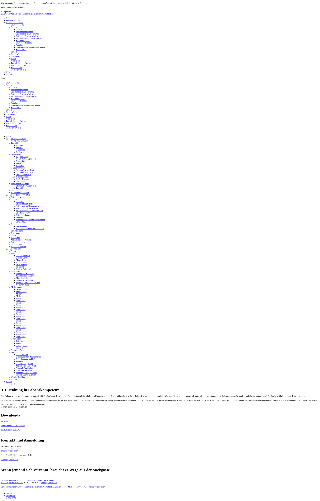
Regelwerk (20, 45)
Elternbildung (21, 226)
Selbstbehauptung (23, 41)
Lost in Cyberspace (23, 175)
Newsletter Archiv (18, 350)
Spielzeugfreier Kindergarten (27, 34)
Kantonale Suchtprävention (27, 370)
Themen (19, 147)
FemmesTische (17, 54)
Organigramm (21, 345)
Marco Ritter (21, 260)
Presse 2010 (21, 325)
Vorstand (19, 343)
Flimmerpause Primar (24, 280)
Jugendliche (15, 143)
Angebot (19, 145)
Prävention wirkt (17, 25)
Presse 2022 (21, 298)
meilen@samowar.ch (49, 483)
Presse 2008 (21, 330)
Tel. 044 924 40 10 (81, 487)
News (13, 251)
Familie (14, 52)
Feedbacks (20, 152)
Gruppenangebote (18, 168)
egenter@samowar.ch (9, 451)
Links (13, 352)
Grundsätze (20, 150)
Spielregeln (20, 181)
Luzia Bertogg (21, 265)
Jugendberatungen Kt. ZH (26, 366)
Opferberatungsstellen (24, 363)
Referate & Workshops (20, 183)
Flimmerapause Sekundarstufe (28, 283)
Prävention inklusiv (18, 65)
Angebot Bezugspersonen (26, 159)
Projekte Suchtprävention (26, 375)
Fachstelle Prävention (14, 23)
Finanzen (19, 348)
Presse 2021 (21, 301)
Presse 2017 (21, 309)
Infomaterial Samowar (25, 273)
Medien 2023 (21, 296)
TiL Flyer (4, 421)
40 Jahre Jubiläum (18, 377)
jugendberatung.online (20, 177)
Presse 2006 (21, 334)
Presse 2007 (21, 332)
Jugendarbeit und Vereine (21, 63)
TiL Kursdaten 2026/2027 (11, 430)
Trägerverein (21, 341)
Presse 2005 (21, 337)
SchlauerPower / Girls (24, 172)
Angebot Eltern (22, 157)
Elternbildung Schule (24, 31)
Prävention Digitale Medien (27, 36)
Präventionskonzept (24, 43)
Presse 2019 (21, 305)
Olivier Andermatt (23, 255)
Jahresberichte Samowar (25, 276)
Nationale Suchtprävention (26, 368)
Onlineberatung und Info (26, 359)
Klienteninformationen (20, 193)
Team (13, 253)
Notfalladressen (22, 355)
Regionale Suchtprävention (26, 373)
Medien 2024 (21, 294)
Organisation (16, 339)
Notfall (13, 190)
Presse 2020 (21, 303)
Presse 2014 (21, 316)
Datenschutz (11, 498)
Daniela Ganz (21, 258)
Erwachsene (16, 154)
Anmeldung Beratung (19, 141)
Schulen (14, 27)
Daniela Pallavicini (23, 269)
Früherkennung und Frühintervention (30, 47)
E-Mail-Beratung (22, 179)
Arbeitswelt (15, 61)
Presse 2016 (21, 312)
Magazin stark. (22, 278)
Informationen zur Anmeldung (13, 425)
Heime (13, 59)
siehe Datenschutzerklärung (12, 7)
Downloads (15, 271)
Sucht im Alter (16, 67)
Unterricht (20, 29)
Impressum (10, 495)
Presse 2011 (20, 323)
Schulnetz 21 (21, 49)
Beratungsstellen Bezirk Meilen (28, 357)
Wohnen (19, 361)
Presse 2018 (21, 307)
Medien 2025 (21, 291)
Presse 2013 (21, 319)
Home (8, 18)
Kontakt (9, 74)
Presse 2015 (21, 314)
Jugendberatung (12, 20)
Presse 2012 (21, 321)
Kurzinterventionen (18, 70)
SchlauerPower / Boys (25, 170)
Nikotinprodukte (22, 285)
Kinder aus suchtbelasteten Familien (30, 229)
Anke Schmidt (21, 262)
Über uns (9, 72)
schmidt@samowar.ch (9, 459)
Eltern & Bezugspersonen (26, 186)
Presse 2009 (21, 327)
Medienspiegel (16, 287)
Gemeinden (15, 56)
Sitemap (9, 493)
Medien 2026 (21, 289)
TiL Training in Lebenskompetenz (29, 38)
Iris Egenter (20, 267)
